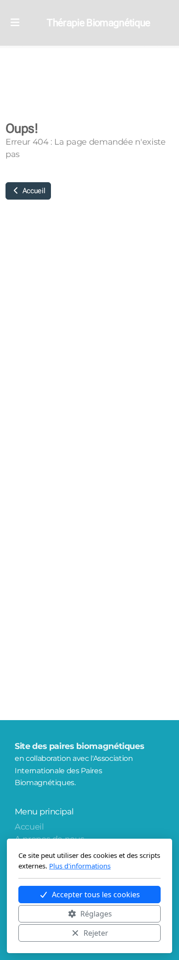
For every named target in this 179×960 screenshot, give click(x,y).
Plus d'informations (80, 865)
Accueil (33, 190)
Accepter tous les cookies (96, 894)
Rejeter (96, 933)
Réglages (96, 914)
